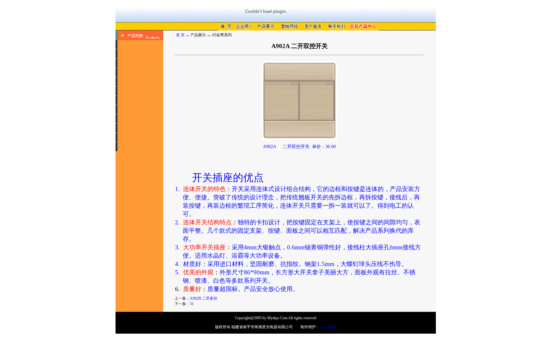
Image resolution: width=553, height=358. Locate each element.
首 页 (180, 35)
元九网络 (328, 327)
